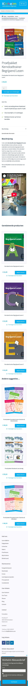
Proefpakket (22, 18)
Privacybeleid (5, 580)
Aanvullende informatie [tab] (8, 133)
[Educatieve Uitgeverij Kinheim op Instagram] (8, 643)
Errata (3, 574)
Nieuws (4, 598)
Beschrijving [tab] (5, 129)
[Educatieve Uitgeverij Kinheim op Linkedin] (12, 643)
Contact (4, 604)
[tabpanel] (14, 42)
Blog (3, 601)
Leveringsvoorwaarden (8, 577)
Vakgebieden (5, 543)
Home (5, 16)
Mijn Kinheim (5, 555)
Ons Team (4, 595)
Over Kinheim (5, 592)
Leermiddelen (10, 16)
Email (3, 667)
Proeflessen (5, 552)
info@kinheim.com (10, 631)
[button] (10, 96)
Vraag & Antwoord (6, 568)
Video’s (3, 549)
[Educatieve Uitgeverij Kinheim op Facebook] (4, 643)
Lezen (16, 16)
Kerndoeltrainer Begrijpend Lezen (10, 18)
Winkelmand (5, 558)
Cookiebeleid (5, 583)
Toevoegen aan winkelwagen (11, 92)
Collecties (4, 546)
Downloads (5, 571)
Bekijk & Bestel (20, 272)
